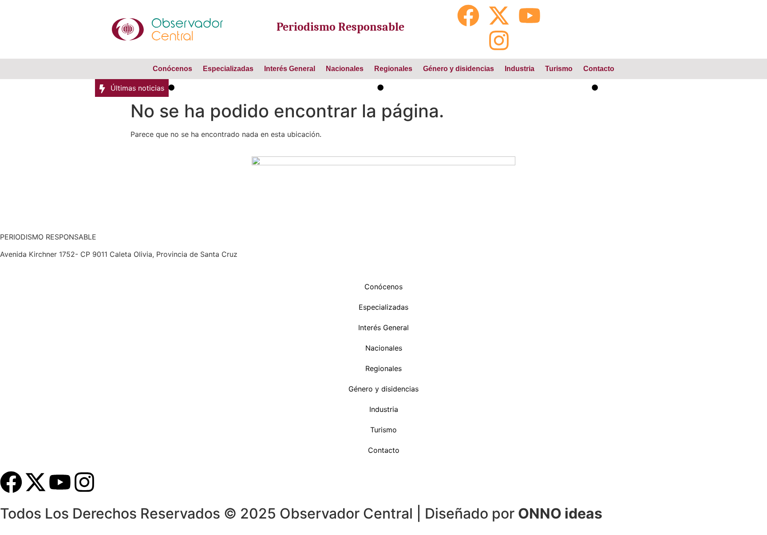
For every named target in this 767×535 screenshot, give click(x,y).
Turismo (559, 68)
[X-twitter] (499, 15)
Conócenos (172, 68)
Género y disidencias (458, 68)
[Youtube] (529, 15)
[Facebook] (468, 15)
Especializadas (228, 68)
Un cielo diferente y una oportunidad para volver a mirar (482, 88)
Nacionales (345, 68)
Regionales (393, 68)
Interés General (289, 68)
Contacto (598, 68)
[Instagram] (499, 40)
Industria (519, 68)
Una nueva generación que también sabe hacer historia (271, 88)
